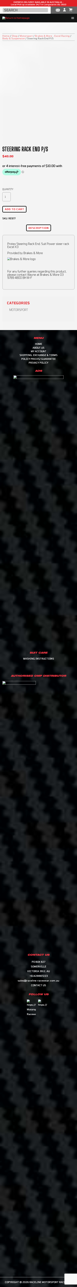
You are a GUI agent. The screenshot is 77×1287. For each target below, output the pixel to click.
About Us (38, 347)
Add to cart (14, 209)
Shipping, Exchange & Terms (38, 355)
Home (5, 35)
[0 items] (71, 10)
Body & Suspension (13, 38)
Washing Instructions (38, 658)
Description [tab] (38, 227)
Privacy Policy (38, 362)
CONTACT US (38, 985)
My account (38, 351)
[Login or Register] (64, 10)
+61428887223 (39, 975)
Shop (15, 35)
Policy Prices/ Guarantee (38, 358)
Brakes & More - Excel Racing (52, 35)
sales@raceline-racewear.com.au (38, 980)
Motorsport (26, 35)
